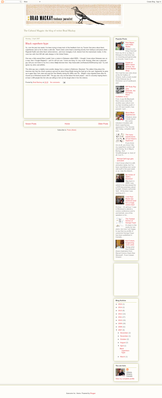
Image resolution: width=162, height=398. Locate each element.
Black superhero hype (36, 43)
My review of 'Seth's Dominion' (130, 177)
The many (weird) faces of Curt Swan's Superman (130, 138)
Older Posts (103, 124)
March (122, 357)
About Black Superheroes (130, 114)
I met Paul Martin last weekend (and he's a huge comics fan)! (130, 201)
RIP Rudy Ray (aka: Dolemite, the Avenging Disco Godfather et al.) (126, 92)
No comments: (55, 82)
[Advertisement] (67, 101)
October (123, 339)
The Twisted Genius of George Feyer (130, 221)
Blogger (92, 393)
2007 (120, 330)
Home (67, 124)
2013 (120, 310)
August (123, 342)
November (124, 336)
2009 (120, 323)
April (122, 346)
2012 (120, 314)
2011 (120, 317)
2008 (120, 327)
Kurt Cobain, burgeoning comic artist (130, 243)
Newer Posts (30, 124)
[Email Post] (64, 82)
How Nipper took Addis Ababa (129, 45)
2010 (120, 320)
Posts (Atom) (71, 130)
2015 (120, 304)
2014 (120, 307)
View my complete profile (125, 379)
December (124, 333)
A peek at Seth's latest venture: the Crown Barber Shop (130, 66)
